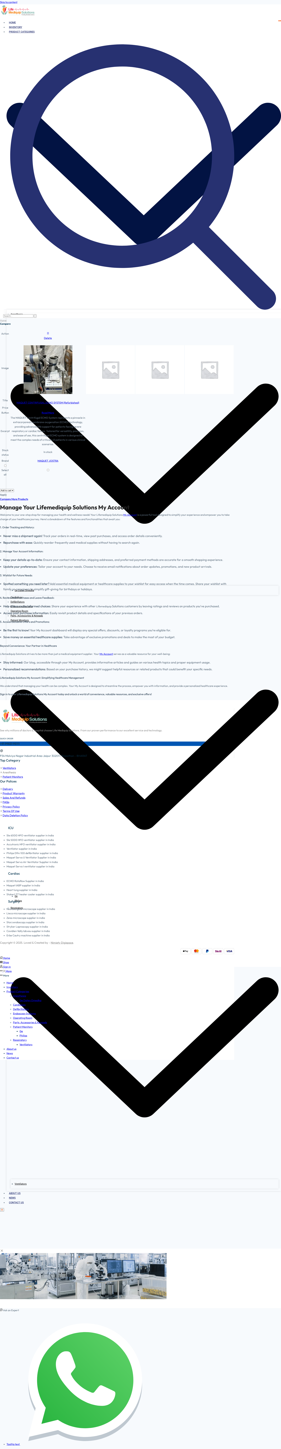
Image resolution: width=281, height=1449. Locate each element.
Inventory (15, 27)
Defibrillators (18, 601)
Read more (48, 412)
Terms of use (11, 811)
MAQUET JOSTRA (48, 460)
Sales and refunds (14, 797)
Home (12, 22)
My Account (130, 514)
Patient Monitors (13, 776)
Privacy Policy (11, 806)
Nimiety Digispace (62, 942)
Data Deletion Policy (15, 815)
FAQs (6, 802)
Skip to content (8, 2)
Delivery (8, 789)
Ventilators (9, 768)
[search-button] (35, 316)
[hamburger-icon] (279, 20)
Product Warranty (14, 793)
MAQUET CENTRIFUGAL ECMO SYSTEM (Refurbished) (48, 402)
